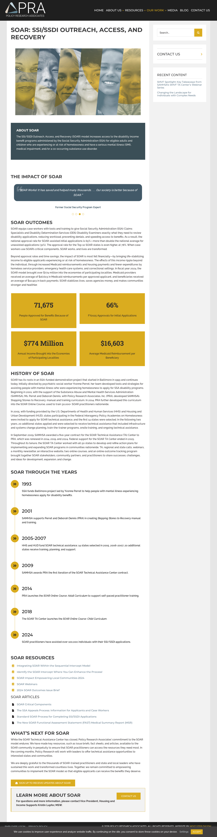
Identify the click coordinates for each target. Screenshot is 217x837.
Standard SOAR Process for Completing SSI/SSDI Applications (56, 716)
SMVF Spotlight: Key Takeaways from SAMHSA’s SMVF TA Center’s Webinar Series (179, 84)
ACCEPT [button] (197, 832)
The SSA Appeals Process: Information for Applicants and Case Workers (63, 710)
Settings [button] (184, 831)
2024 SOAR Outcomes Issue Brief (38, 690)
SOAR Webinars (27, 684)
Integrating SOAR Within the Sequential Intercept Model (53, 665)
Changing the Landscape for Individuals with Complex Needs (176, 94)
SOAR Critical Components (34, 704)
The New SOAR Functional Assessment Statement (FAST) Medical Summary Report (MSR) (74, 722)
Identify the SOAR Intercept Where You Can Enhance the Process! (59, 671)
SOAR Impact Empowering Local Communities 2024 (50, 677)
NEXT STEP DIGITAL (201, 826)
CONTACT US (168, 54)
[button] (73, 214)
